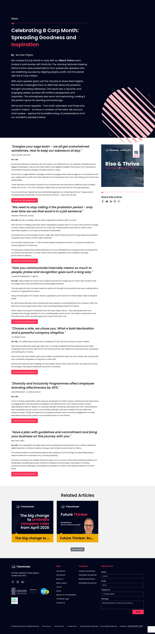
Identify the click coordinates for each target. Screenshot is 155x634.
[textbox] (122, 576)
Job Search (60, 571)
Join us (59, 587)
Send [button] (138, 612)
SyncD (58, 591)
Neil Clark (15, 440)
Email (103, 581)
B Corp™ (132, 4)
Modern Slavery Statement (89, 626)
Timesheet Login (62, 599)
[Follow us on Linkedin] (22, 582)
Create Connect (34, 392)
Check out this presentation (24, 200)
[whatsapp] (114, 201)
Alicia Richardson (18, 392)
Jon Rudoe (15, 337)
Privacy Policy (59, 626)
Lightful (35, 276)
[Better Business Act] (34, 591)
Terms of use (46, 626)
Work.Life (46, 64)
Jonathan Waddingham (21, 276)
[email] (118, 201)
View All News (77, 549)
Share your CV (98, 4)
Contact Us (114, 4)
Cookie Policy (72, 626)
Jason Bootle (16, 155)
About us (59, 579)
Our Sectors (60, 575)
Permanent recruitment (88, 575)
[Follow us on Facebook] (12, 582)
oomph (31, 215)
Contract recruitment (87, 571)
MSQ (22, 440)
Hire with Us (82, 4)
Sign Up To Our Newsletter (66, 595)
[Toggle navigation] (151, 5)
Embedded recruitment (88, 583)
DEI (124, 4)
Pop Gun (27, 155)
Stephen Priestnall (18, 215)
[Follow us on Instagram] (17, 582)
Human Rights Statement (108, 626)
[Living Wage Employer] (45, 591)
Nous (23, 337)
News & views (61, 583)
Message (105, 599)
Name (103, 572)
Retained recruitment (87, 579)
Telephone (105, 590)
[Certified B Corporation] (19, 591)
